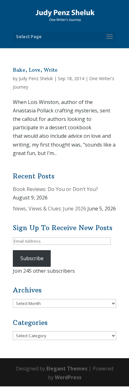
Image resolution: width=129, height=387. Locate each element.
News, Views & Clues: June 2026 (49, 208)
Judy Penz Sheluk (36, 78)
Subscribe (32, 258)
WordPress (68, 377)
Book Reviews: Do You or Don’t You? (55, 189)
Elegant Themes (66, 368)
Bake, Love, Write (35, 70)
